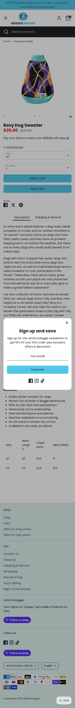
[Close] (67, 323)
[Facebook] (31, 381)
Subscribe (37, 370)
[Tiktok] (42, 381)
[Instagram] (37, 381)
